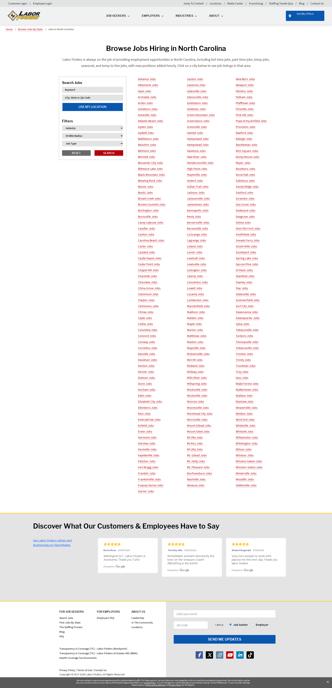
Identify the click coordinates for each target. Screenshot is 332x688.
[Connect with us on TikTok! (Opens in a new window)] (250, 655)
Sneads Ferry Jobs (248, 240)
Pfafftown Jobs (245, 103)
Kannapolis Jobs (197, 210)
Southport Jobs (246, 252)
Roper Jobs (243, 163)
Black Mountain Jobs (151, 175)
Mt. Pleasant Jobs (198, 467)
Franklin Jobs (147, 473)
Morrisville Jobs (197, 419)
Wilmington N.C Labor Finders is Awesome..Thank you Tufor (125, 558)
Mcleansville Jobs (198, 354)
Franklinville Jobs (149, 479)
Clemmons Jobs (148, 306)
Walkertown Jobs (247, 389)
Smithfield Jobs (246, 234)
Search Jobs (66, 618)
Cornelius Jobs (147, 348)
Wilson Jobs (243, 449)
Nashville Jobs (196, 479)
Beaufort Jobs (147, 145)
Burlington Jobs (148, 210)
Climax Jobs (146, 312)
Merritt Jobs (195, 360)
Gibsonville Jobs (197, 97)
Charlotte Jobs (147, 276)
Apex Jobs (144, 91)
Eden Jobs (144, 395)
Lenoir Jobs (194, 252)
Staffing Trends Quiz (281, 3)
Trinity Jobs (243, 360)
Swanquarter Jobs (248, 318)
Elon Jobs (144, 413)
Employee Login (42, 3)
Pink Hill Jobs (244, 115)
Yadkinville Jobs (246, 485)
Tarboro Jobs (244, 336)
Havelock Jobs (196, 151)
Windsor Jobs (245, 455)
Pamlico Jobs (244, 91)
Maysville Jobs (196, 348)
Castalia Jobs (146, 252)
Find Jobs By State (70, 622)
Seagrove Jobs (245, 216)
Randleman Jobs (246, 145)
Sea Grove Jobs (246, 204)
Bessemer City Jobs (150, 163)
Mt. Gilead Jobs (197, 455)
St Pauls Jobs (244, 270)
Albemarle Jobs (148, 85)
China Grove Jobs (149, 288)
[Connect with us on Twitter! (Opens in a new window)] (209, 655)
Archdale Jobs (147, 97)
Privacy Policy (175, 685)
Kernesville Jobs (197, 228)
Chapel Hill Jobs (148, 270)
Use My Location (92, 107)
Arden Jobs (145, 103)
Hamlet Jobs (195, 133)
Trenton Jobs (244, 354)
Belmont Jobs (147, 151)
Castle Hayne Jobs (149, 258)
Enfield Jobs (146, 425)
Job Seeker (240, 625)
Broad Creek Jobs (149, 198)
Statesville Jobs (246, 294)
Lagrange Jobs (196, 240)
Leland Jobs (195, 246)
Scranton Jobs (245, 198)
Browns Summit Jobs (151, 204)
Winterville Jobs (246, 473)
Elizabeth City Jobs (150, 401)
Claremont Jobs (148, 294)
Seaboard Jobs (245, 210)
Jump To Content (193, 3)
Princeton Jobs (245, 127)
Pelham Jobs (244, 97)
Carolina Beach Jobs (151, 240)
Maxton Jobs (195, 342)
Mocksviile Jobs (197, 389)
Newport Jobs (245, 85)
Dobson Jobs (146, 378)
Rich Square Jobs (247, 151)
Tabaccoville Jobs (247, 330)
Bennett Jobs (146, 157)
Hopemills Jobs (197, 175)
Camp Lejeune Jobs (150, 222)
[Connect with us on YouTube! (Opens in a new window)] (229, 655)
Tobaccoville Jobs (247, 348)
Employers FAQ (105, 618)
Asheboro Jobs (148, 109)
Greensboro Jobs (198, 121)
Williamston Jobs (247, 437)
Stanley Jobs (244, 282)
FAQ (61, 636)
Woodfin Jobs (245, 479)
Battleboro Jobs (148, 139)
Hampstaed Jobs (198, 139)
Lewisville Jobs (196, 264)
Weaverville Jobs (246, 407)
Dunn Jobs (145, 383)
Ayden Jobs (145, 127)
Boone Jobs (145, 186)
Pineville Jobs (245, 109)
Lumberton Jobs (197, 300)
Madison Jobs (196, 312)
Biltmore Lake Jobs (150, 169)
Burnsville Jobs (148, 216)
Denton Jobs (146, 366)
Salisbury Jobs (245, 180)
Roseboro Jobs (245, 169)
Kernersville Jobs (198, 222)
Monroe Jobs (195, 401)
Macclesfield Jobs (198, 306)
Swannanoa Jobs (247, 312)
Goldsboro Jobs (197, 103)
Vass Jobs (242, 378)
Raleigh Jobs (244, 139)
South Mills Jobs (246, 246)
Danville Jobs (146, 354)
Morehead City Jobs (199, 413)
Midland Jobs (195, 366)
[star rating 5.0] (128, 544)
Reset (76, 153)
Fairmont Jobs (147, 437)
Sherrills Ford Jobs (248, 228)
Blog (302, 3)
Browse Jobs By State (30, 29)
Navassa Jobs (195, 485)
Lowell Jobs (194, 288)
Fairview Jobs (146, 443)
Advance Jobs (147, 79)
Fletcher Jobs (146, 461)
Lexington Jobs (197, 270)
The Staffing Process (70, 627)
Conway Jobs (146, 342)
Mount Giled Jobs (198, 431)
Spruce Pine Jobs (247, 264)
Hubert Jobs (195, 180)
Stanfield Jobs (245, 276)
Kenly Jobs (194, 216)
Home (9, 29)
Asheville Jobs (147, 115)
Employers (151, 15)
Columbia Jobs (147, 330)
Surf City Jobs (245, 306)
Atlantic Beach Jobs (150, 121)
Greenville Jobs (197, 127)
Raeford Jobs (244, 133)
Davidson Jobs (147, 360)
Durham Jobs (146, 389)
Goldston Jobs (196, 109)
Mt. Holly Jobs (196, 461)
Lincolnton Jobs (197, 282)
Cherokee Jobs (147, 282)
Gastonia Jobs (196, 85)
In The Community (142, 622)
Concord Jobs (147, 336)
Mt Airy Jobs (195, 443)
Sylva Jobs (242, 324)
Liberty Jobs (195, 276)
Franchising (256, 3)
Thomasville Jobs (247, 342)
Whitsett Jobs (244, 431)
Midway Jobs (195, 372)
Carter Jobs (145, 246)
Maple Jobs (194, 324)
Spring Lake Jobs (247, 258)
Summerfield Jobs (248, 300)
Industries (184, 15)
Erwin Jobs (145, 431)
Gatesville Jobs (196, 91)
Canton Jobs (146, 234)
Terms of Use (84, 670)
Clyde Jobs (145, 318)
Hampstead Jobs (198, 145)
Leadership (137, 618)
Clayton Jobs (146, 300)
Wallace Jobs (244, 395)
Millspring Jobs (197, 383)
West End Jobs (245, 419)
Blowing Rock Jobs (150, 180)
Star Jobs (242, 288)
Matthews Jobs (196, 336)
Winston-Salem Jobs (249, 467)
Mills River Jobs (197, 378)
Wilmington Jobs (247, 443)
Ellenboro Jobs (148, 407)
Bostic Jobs (145, 192)
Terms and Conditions (155, 685)
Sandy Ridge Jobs (247, 186)
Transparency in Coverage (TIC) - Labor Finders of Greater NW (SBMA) (98, 653)
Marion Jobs (195, 330)
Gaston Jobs (195, 79)
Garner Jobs (146, 491)
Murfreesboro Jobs (199, 473)
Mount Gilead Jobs (199, 425)
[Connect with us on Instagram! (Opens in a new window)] (219, 655)
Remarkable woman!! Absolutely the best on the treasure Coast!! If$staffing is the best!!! (191, 560)
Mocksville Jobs (197, 395)
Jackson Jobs (196, 192)
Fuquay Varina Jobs (150, 485)
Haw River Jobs (197, 157)
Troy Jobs (242, 372)
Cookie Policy (150, 682)
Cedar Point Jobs (149, 264)
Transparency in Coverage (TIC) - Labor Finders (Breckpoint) (93, 648)
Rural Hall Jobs (245, 175)
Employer (262, 625)
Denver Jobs (146, 372)
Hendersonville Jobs (200, 163)
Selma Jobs (243, 222)
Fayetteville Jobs (148, 455)
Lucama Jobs (195, 294)
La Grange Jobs (197, 234)
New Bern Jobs (245, 79)
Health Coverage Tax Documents (78, 658)
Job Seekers (116, 15)
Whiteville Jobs (245, 425)
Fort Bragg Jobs (148, 467)
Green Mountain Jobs (201, 115)
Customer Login (17, 3)
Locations (215, 3)
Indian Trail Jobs (197, 186)
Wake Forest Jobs (247, 383)
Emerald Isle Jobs (149, 419)
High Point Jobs (197, 169)
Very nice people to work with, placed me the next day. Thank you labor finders (255, 560)
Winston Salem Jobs (249, 461)
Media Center (235, 3)
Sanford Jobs (244, 192)
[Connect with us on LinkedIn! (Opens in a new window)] (240, 655)
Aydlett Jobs (146, 133)
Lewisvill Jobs (196, 258)
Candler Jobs (146, 228)
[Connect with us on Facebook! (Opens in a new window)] (199, 655)
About (214, 15)
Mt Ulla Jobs (195, 437)
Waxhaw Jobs (244, 401)
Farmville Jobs (147, 449)
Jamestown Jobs (198, 204)
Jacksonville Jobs (198, 198)
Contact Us (317, 3)
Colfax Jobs (145, 324)
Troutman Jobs (246, 366)
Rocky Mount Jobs (247, 157)
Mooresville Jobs (198, 407)
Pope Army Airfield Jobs (251, 121)
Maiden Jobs (195, 318)
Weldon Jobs (244, 413)
